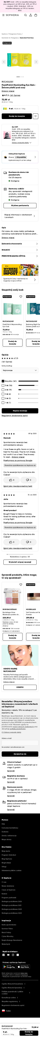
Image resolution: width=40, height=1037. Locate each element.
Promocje (24, 975)
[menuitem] (30, 15)
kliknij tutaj (24, 973)
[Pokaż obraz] (19, 60)
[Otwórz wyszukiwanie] (25, 15)
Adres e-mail (6, 738)
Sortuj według (7, 366)
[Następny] (36, 62)
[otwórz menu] (3, 15)
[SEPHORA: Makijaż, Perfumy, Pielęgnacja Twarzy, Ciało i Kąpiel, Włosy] (12, 15)
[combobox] (20, 370)
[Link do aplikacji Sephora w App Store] (23, 967)
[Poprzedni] (4, 62)
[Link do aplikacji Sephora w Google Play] (9, 967)
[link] (20, 410)
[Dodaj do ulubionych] (21, 296)
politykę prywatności (18, 729)
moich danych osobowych (23, 727)
